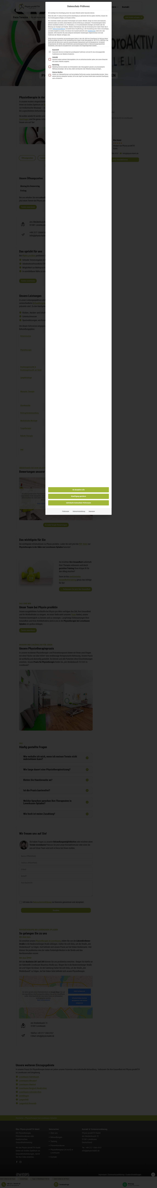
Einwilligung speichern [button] (78, 496)
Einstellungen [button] (92, 31)
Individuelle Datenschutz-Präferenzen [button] (78, 503)
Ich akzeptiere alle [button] (78, 490)
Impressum (92, 511)
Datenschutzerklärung (59, 29)
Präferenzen (65, 511)
